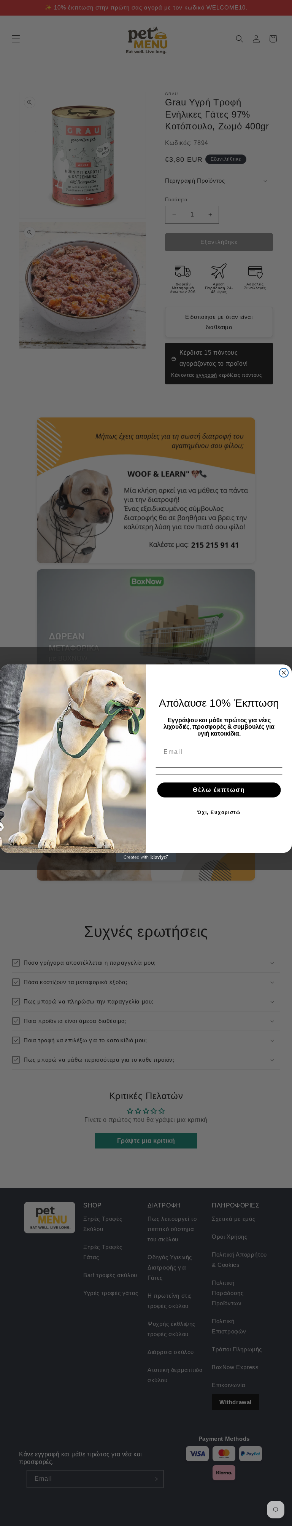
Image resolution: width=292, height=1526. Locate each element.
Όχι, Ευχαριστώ (219, 812)
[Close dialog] (284, 672)
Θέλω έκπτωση (219, 790)
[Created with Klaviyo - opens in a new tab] (146, 857)
